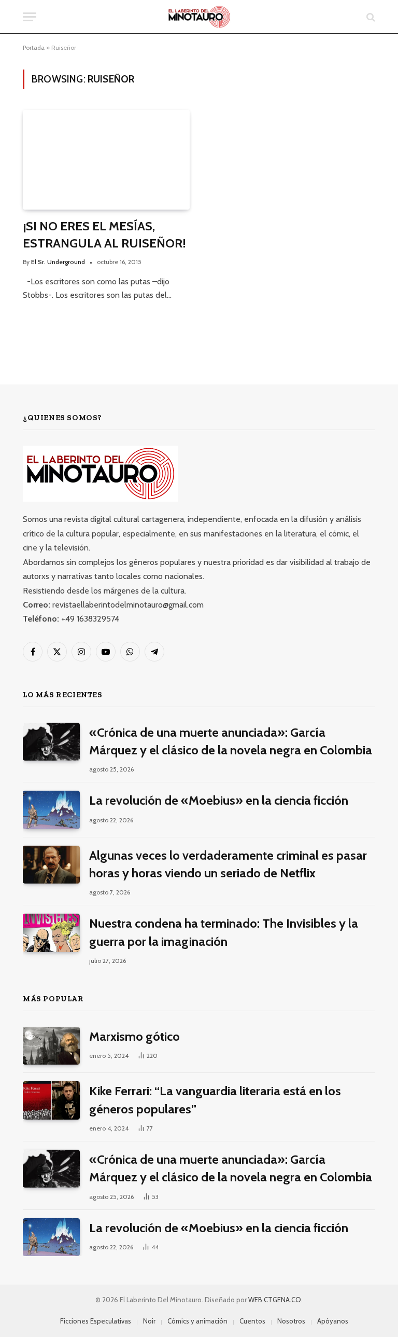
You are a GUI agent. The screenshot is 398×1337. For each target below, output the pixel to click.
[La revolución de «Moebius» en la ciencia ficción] (51, 810)
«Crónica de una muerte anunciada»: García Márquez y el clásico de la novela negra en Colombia (230, 741)
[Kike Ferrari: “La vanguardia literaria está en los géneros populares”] (51, 1100)
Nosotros (291, 1321)
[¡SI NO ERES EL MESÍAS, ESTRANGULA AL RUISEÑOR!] (106, 160)
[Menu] (29, 17)
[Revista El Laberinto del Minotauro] (199, 17)
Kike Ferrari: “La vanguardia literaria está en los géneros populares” (215, 1099)
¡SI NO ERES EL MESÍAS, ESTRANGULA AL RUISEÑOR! (104, 234)
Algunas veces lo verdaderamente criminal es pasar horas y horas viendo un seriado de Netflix (228, 864)
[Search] (369, 17)
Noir (149, 1321)
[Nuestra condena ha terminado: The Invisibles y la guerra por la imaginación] (51, 933)
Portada (34, 47)
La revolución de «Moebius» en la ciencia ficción (218, 800)
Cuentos (252, 1321)
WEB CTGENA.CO (274, 1299)
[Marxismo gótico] (51, 1046)
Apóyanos (332, 1321)
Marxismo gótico (134, 1036)
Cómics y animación (197, 1321)
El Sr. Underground (58, 262)
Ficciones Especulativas (95, 1321)
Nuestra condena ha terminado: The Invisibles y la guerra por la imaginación (223, 932)
